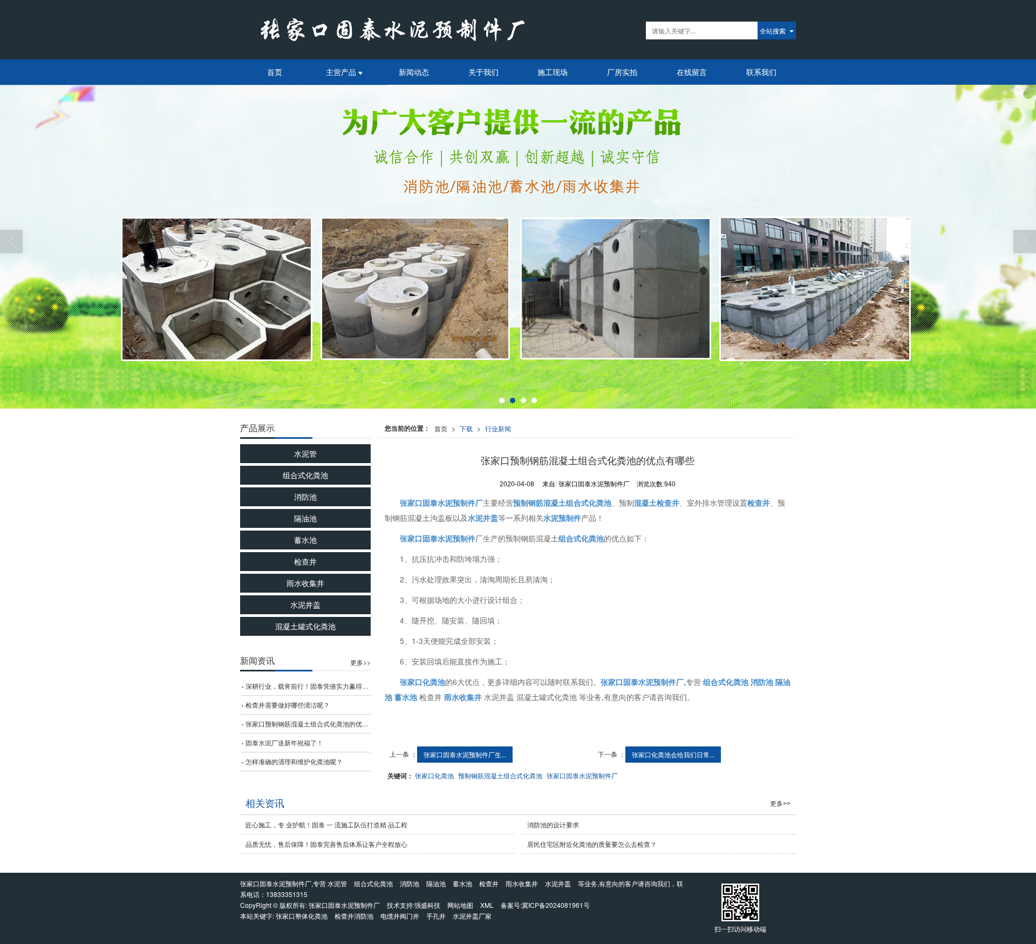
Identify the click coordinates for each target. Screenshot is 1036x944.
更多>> (360, 662)
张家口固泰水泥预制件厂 (582, 775)
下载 (466, 428)
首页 (274, 71)
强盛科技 (427, 904)
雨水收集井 (305, 583)
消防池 (305, 496)
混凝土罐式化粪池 (305, 626)
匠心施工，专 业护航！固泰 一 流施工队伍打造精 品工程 (326, 824)
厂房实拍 (622, 71)
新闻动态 (414, 71)
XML (487, 904)
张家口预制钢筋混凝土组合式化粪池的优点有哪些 (308, 723)
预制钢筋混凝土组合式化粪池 (500, 775)
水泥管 (305, 453)
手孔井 (436, 915)
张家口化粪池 (434, 775)
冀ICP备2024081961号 (556, 904)
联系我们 (761, 71)
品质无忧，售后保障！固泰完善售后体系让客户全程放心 (326, 843)
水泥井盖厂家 (472, 915)
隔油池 (305, 518)
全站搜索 (773, 30)
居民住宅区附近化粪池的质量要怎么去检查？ (592, 843)
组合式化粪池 (305, 475)
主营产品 (342, 71)
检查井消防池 (354, 915)
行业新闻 (498, 428)
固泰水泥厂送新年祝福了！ (284, 742)
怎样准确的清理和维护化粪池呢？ (294, 761)
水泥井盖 (305, 604)
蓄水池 (305, 539)
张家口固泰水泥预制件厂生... (465, 754)
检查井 (305, 561)
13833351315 (287, 894)
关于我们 (483, 71)
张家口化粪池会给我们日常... (673, 754)
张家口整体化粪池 (302, 915)
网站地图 (460, 904)
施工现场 (552, 71)
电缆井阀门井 (399, 915)
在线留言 (692, 71)
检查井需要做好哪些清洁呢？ (288, 704)
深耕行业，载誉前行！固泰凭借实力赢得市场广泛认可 (308, 685)
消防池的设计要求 (553, 824)
